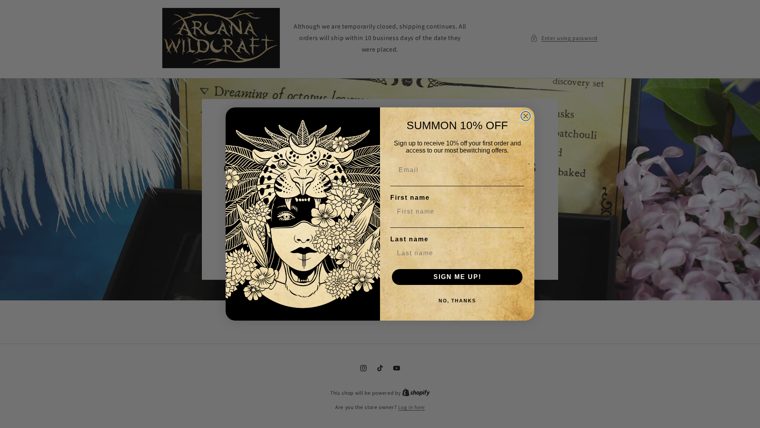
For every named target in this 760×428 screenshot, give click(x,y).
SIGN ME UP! (457, 276)
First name (410, 197)
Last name (409, 239)
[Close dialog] (525, 116)
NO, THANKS (457, 301)
